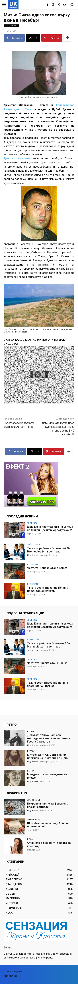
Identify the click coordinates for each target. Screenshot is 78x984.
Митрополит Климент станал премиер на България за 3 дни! (48, 756)
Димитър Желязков (17, 158)
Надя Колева (32, 555)
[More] (67, 38)
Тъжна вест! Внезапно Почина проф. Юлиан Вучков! (47, 589)
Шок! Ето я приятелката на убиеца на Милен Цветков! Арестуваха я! (50, 528)
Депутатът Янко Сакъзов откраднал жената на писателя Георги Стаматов (48, 738)
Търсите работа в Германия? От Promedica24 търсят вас (48, 550)
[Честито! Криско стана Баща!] (14, 571)
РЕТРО (30, 731)
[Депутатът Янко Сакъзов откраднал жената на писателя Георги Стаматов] (14, 738)
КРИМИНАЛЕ (11, 25)
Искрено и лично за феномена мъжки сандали (47, 805)
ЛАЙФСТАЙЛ (33, 545)
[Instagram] (53, 5)
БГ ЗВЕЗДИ (32, 523)
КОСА (30, 839)
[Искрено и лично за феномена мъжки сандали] (14, 807)
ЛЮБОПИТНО (34, 819)
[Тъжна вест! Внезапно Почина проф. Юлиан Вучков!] (14, 591)
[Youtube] (64, 5)
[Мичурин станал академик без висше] (14, 778)
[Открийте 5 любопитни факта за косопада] (14, 846)
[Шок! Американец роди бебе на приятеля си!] (14, 826)
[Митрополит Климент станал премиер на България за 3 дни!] (14, 758)
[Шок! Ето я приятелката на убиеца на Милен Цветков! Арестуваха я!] (14, 530)
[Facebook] (47, 5)
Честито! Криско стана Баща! (47, 568)
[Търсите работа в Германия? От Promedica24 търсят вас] (14, 552)
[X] (58, 5)
